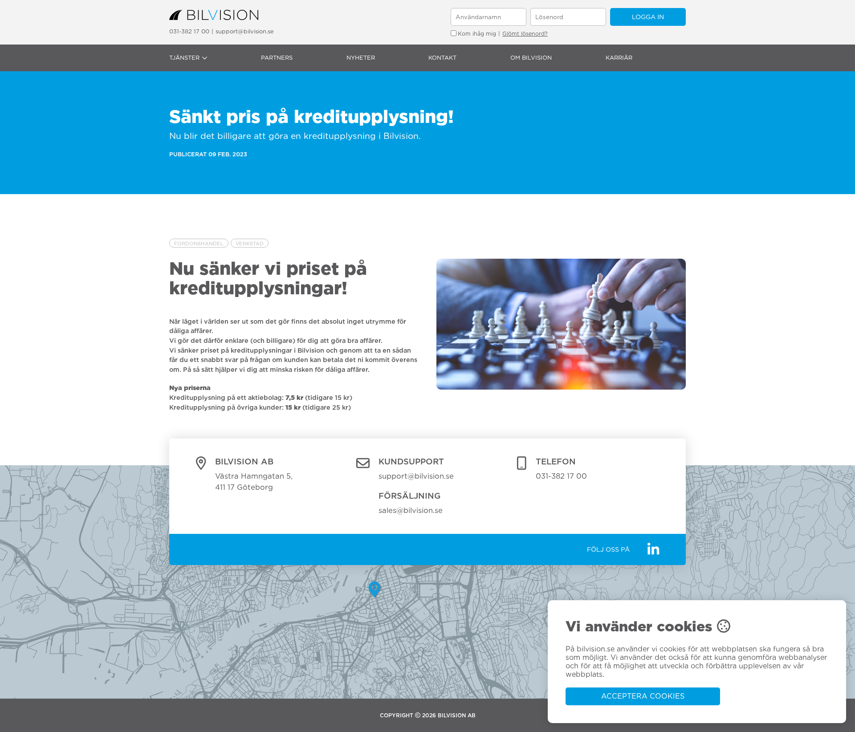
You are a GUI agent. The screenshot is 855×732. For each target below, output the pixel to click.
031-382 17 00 (189, 31)
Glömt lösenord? (525, 33)
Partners (277, 57)
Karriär (619, 57)
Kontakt (442, 57)
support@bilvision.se (245, 31)
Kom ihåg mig (477, 33)
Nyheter (360, 57)
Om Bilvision (531, 57)
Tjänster (184, 57)
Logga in (648, 16)
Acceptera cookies (642, 696)
